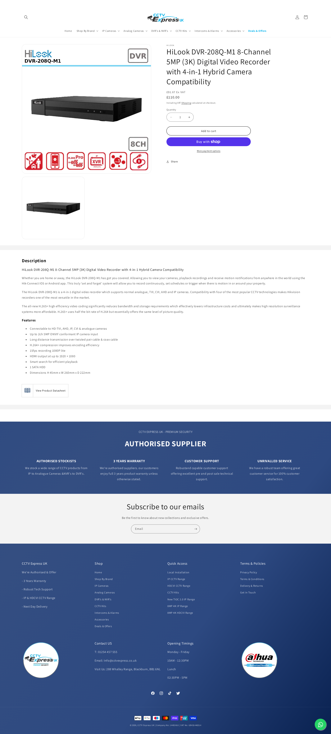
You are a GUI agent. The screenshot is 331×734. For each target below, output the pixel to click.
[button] (26, 17)
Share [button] (174, 161)
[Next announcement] (308, 3)
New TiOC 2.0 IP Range (181, 599)
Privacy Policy (248, 572)
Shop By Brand (104, 579)
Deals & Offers (103, 626)
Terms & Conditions (252, 579)
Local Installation (178, 572)
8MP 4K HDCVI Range (180, 612)
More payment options (208, 150)
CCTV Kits (100, 606)
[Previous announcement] (23, 3)
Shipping (186, 102)
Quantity (171, 109)
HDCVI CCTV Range (178, 585)
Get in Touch (248, 592)
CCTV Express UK (146, 725)
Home (98, 572)
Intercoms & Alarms (107, 612)
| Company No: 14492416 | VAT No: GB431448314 (178, 725)
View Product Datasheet (51, 390)
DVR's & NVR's (103, 599)
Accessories (102, 619)
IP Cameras (102, 585)
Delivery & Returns (251, 585)
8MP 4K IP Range (177, 606)
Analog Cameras (105, 592)
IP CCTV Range (176, 579)
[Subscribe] (195, 528)
